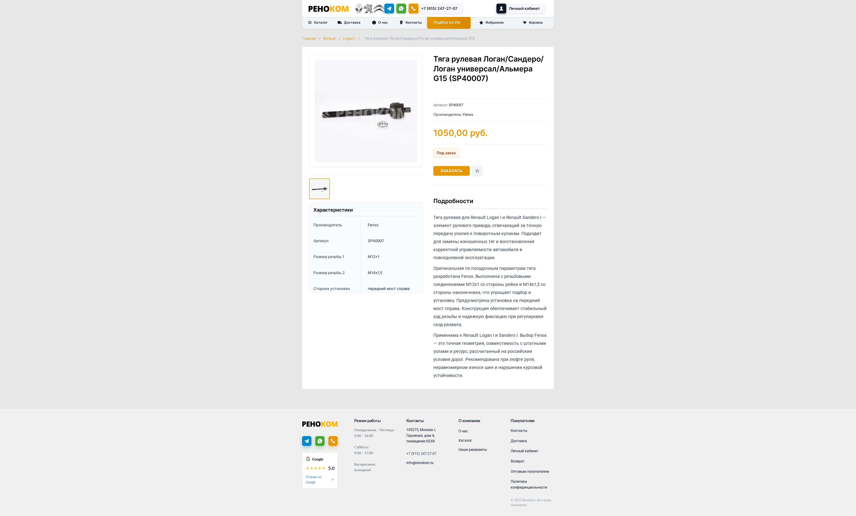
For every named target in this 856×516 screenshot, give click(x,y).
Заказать (451, 171)
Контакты (413, 22)
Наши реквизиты (473, 449)
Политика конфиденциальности (529, 484)
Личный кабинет (524, 451)
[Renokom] (328, 8)
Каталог (321, 22)
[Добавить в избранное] (477, 171)
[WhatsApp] (401, 8)
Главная (309, 38)
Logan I (349, 38)
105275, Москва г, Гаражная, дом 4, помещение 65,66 (421, 435)
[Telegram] (389, 8)
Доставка (352, 22)
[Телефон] (333, 441)
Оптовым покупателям (530, 471)
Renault (329, 38)
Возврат (518, 461)
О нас (383, 22)
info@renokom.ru (420, 463)
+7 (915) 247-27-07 (421, 454)
